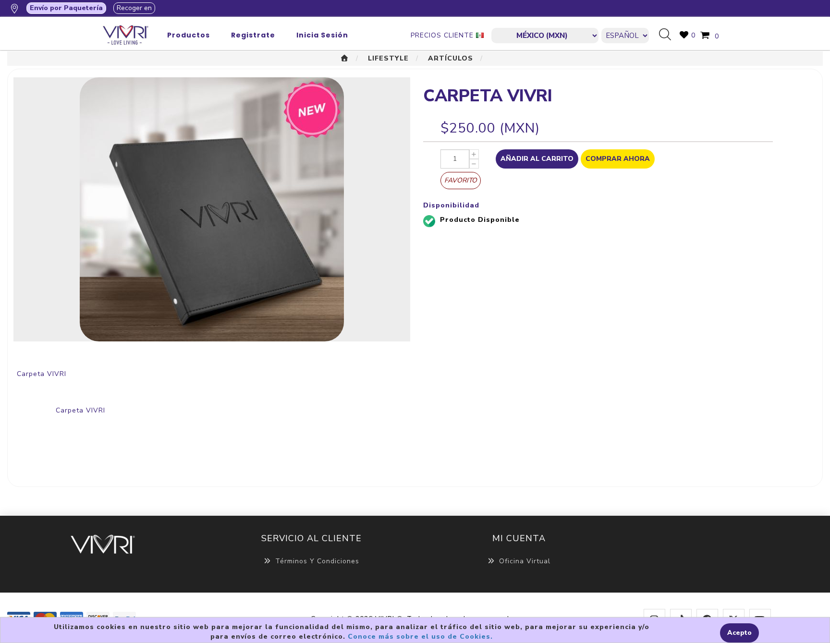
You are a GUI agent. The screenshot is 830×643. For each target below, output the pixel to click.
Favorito (460, 180)
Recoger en (134, 7)
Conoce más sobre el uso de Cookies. (420, 636)
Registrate (253, 35)
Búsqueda (669, 35)
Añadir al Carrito (537, 158)
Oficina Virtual (524, 561)
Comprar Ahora (618, 158)
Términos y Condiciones (317, 561)
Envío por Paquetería (66, 7)
